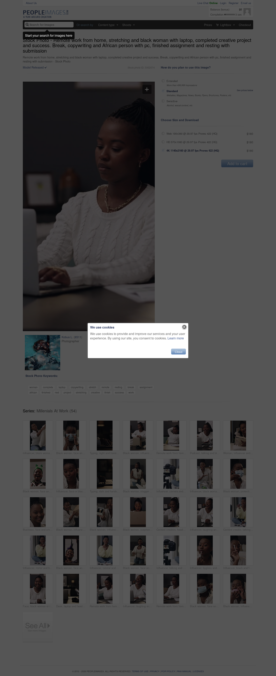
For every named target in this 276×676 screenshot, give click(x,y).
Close (178, 351)
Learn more (175, 338)
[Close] (184, 327)
